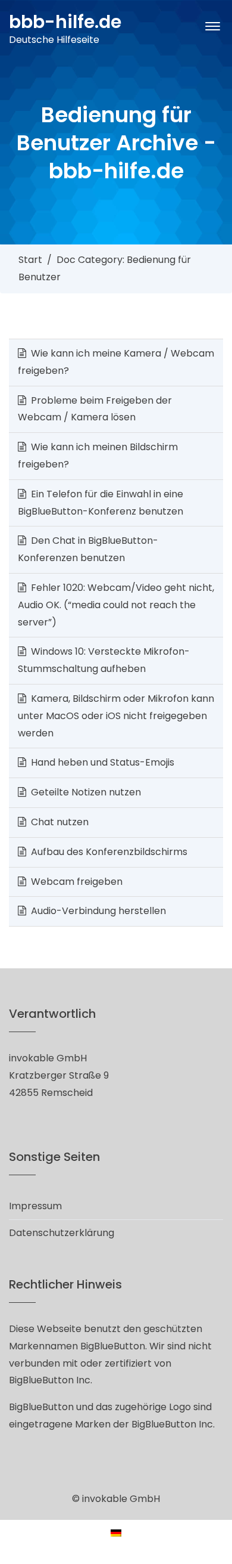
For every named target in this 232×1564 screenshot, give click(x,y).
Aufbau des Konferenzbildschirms (109, 852)
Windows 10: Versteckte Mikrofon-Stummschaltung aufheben (104, 660)
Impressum (35, 1206)
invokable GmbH (121, 1499)
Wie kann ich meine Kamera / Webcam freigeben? (116, 361)
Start (30, 260)
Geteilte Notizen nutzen (86, 792)
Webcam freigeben (77, 881)
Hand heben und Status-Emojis (102, 762)
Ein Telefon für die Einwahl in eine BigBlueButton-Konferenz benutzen (100, 502)
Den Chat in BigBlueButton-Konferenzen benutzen (88, 549)
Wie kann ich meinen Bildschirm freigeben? (98, 455)
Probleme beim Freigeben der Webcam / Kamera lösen (95, 409)
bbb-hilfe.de (65, 22)
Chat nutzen (60, 822)
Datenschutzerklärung (61, 1233)
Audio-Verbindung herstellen (98, 911)
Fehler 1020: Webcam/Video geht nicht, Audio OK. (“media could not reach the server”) (116, 605)
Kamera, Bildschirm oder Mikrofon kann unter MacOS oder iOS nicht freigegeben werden (116, 716)
